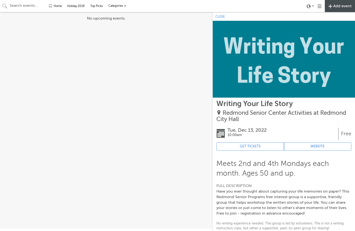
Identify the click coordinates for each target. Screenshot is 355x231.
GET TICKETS (250, 146)
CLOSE (220, 16)
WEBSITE (318, 146)
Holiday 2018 (76, 6)
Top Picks (96, 6)
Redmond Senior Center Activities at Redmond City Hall (281, 116)
